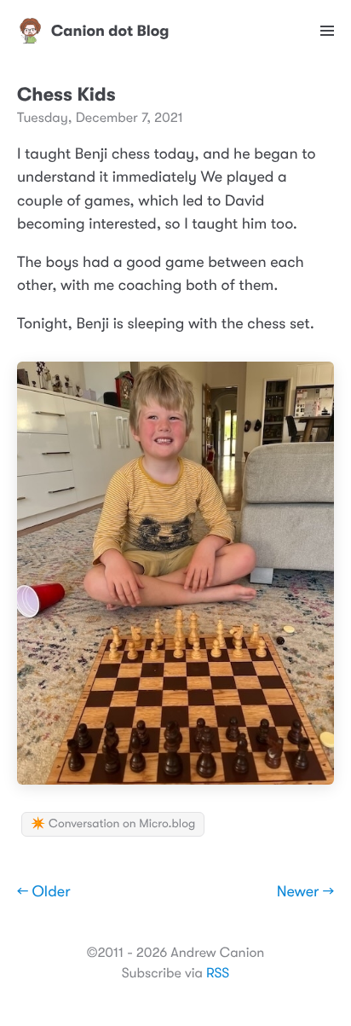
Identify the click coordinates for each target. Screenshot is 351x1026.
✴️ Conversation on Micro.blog (113, 824)
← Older (44, 892)
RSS (217, 973)
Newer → (305, 892)
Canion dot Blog (110, 30)
